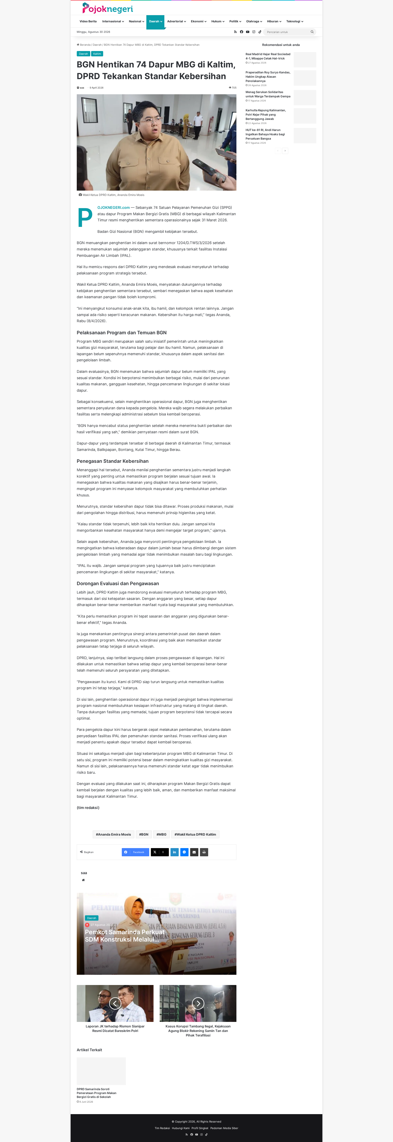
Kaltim (97, 53)
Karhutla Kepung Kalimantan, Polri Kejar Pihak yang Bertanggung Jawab (266, 114)
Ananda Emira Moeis (114, 834)
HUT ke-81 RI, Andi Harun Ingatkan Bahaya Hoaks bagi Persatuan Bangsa (265, 134)
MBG (162, 834)
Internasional (111, 21)
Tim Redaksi (162, 1128)
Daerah (154, 21)
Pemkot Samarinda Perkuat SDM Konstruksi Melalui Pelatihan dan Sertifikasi (125, 939)
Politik (233, 21)
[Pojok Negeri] (107, 8)
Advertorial (175, 21)
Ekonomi (197, 21)
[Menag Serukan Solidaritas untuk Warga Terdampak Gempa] (305, 97)
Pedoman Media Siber (224, 1128)
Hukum (216, 21)
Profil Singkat (200, 1128)
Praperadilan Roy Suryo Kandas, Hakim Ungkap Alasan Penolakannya (268, 77)
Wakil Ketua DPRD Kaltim (196, 834)
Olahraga (252, 21)
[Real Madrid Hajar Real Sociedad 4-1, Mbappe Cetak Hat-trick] (305, 59)
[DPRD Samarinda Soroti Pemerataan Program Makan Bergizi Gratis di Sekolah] (101, 1071)
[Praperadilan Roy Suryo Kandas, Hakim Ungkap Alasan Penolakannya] (305, 78)
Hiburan (272, 21)
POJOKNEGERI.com (113, 207)
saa (82, 87)
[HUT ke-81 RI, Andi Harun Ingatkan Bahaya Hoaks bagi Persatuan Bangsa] (305, 135)
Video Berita (88, 21)
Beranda (84, 44)
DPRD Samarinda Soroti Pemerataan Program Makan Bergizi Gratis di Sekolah (96, 1093)
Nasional (135, 21)
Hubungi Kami (181, 1128)
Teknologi (293, 21)
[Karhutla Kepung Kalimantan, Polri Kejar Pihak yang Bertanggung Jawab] (305, 116)
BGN (144, 834)
